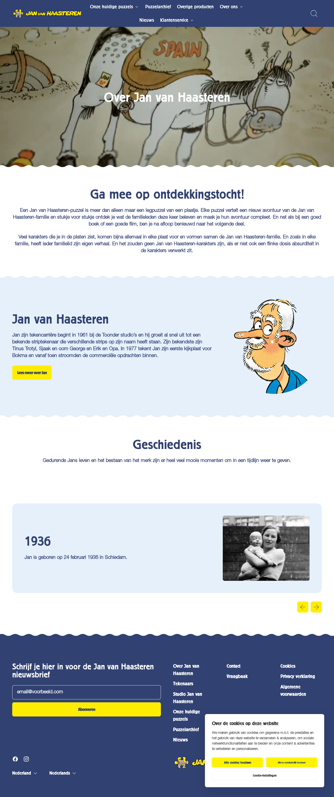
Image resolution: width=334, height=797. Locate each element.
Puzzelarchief (158, 7)
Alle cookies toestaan (237, 762)
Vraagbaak (237, 676)
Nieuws (146, 20)
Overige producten (195, 7)
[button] (314, 13)
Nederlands (59, 773)
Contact (233, 666)
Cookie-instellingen (265, 775)
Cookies (287, 666)
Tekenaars (183, 683)
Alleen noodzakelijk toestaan (292, 762)
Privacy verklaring (297, 676)
